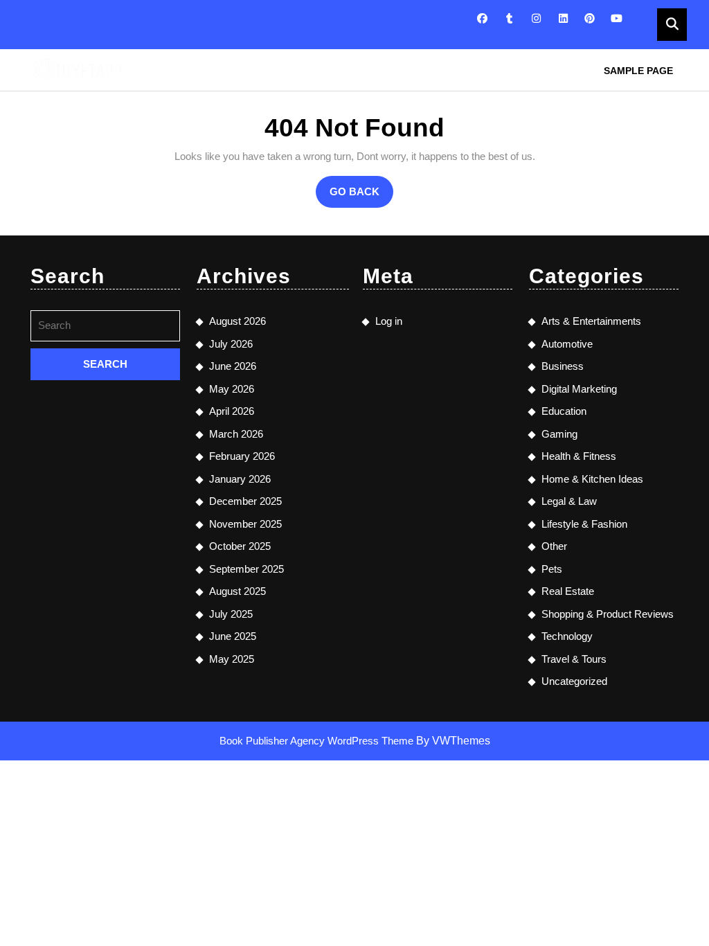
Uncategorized (574, 681)
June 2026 (232, 366)
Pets (551, 569)
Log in (388, 321)
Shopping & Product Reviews (607, 614)
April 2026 (231, 411)
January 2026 (240, 479)
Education (563, 411)
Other (554, 546)
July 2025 (231, 614)
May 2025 (231, 659)
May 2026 (231, 389)
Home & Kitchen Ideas (592, 479)
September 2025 (246, 569)
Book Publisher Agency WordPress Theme (317, 741)
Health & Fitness (578, 456)
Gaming (559, 434)
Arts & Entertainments (591, 321)
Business (562, 366)
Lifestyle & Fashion (584, 524)
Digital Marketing (579, 389)
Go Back (361, 196)
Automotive (567, 344)
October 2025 (240, 546)
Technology (567, 636)
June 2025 (232, 636)
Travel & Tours (574, 659)
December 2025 (245, 501)
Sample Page (638, 70)
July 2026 (231, 344)
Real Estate (567, 591)
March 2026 (236, 434)
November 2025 (245, 524)
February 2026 (242, 456)
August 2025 (237, 591)
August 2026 (237, 321)
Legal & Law (569, 501)
